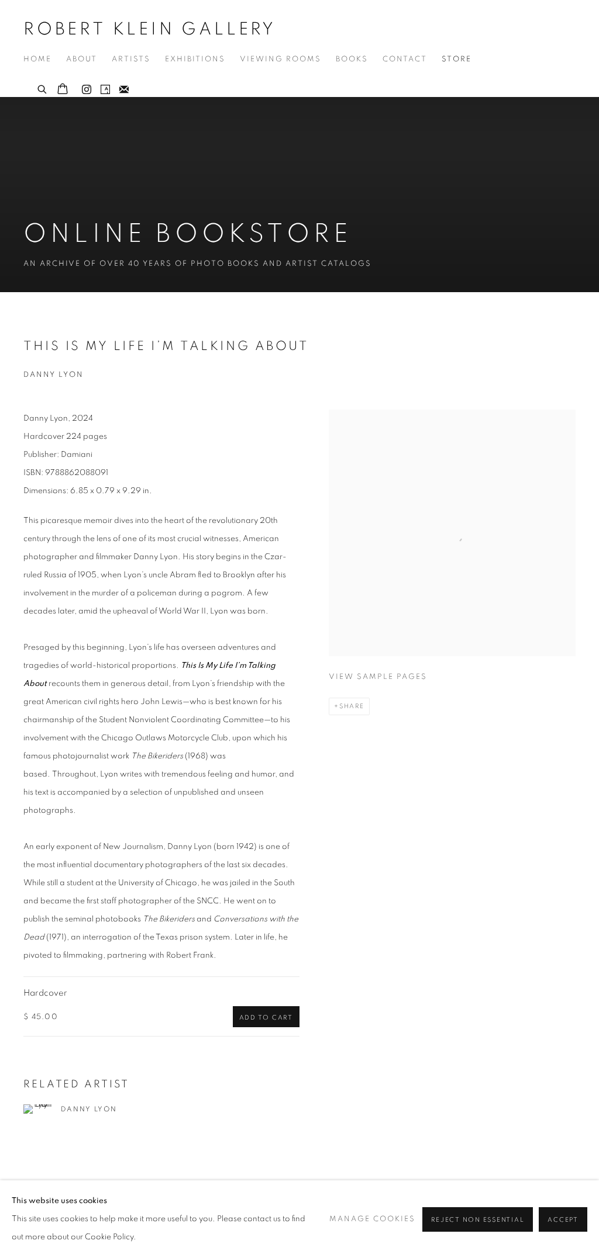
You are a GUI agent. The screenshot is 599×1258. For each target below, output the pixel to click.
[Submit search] (42, 87)
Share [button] (351, 706)
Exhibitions (195, 59)
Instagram (86, 90)
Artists (131, 59)
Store (456, 59)
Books (352, 59)
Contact (405, 59)
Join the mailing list (124, 90)
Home (37, 59)
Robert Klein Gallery (149, 29)
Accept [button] (563, 1220)
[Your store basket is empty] (63, 90)
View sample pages (378, 677)
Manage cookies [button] (372, 1219)
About (81, 59)
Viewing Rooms (280, 59)
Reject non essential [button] (477, 1220)
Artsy (105, 90)
